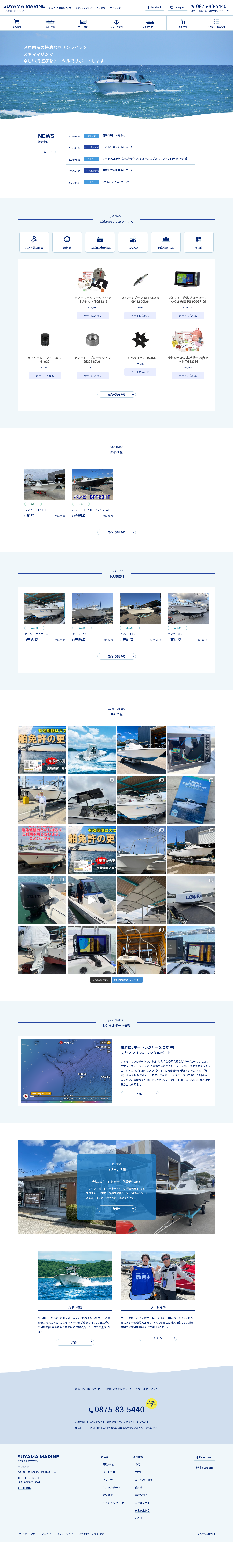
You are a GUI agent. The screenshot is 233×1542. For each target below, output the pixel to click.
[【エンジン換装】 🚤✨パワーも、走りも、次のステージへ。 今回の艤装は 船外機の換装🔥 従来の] (42, 950)
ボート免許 (109, 1472)
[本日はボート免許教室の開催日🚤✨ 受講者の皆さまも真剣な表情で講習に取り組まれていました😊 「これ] (191, 800)
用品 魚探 (133, 247)
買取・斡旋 (108, 1464)
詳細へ (140, 1094)
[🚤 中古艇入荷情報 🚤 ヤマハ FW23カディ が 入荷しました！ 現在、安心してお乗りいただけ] (141, 750)
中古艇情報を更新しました (118, 147)
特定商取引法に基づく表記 (91, 1534)
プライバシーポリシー (28, 1534)
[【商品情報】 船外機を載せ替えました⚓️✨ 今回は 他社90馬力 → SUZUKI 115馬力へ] (42, 900)
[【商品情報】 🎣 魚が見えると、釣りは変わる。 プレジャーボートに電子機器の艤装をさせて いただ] (191, 950)
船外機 (67, 247)
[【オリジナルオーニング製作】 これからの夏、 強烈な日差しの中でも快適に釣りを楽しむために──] (141, 900)
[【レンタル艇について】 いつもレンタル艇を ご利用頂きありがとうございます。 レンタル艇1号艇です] (42, 850)
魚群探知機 (141, 1495)
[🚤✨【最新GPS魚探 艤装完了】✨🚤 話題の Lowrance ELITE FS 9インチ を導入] (92, 950)
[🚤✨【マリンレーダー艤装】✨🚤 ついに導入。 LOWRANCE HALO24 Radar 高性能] (191, 900)
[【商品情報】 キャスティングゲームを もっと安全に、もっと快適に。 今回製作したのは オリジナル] (141, 950)
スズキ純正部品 (34, 247)
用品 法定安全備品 (100, 247)
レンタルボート (111, 1487)
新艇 (137, 1464)
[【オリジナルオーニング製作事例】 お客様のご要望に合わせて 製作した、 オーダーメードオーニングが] (92, 800)
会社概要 (25, 1488)
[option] (116, 75)
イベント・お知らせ (113, 1503)
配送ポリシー (48, 1534)
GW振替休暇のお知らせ (116, 182)
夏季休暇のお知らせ (114, 135)
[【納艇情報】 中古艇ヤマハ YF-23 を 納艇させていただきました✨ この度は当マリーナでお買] (42, 800)
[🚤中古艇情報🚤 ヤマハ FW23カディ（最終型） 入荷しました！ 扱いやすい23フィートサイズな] (141, 800)
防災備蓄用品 (166, 247)
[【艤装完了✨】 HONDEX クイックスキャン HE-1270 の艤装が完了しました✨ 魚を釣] (191, 750)
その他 (199, 247)
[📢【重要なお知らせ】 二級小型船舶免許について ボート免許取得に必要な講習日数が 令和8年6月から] (92, 900)
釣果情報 (108, 1495)
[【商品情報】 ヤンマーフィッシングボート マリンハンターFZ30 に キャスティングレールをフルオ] (141, 850)
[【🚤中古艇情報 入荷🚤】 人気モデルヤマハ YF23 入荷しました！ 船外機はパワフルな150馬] (191, 850)
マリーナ (108, 1480)
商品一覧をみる (117, 394)
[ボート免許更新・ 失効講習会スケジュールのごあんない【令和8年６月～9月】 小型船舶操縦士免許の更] (92, 850)
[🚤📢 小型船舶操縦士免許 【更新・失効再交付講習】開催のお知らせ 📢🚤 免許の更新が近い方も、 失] (42, 750)
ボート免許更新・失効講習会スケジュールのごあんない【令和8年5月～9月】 (145, 158)
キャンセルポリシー (66, 1534)
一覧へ (45, 151)
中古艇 (138, 1472)
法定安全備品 (142, 1510)
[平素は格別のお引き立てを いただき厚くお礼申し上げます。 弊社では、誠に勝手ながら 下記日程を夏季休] (92, 750)
